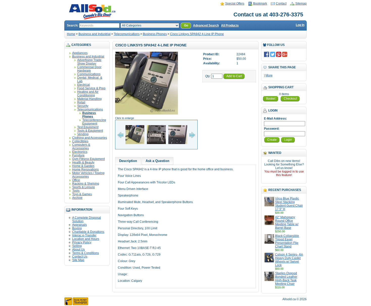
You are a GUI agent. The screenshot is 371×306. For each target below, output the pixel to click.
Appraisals (79, 225)
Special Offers (234, 3)
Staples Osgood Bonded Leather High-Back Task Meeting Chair (286, 278)
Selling (77, 246)
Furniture (78, 155)
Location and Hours (85, 239)
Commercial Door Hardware (89, 68)
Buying (77, 228)
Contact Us (79, 256)
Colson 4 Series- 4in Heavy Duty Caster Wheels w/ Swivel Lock (289, 260)
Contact (281, 3)
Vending (83, 134)
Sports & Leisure (83, 187)
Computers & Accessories (81, 146)
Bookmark (260, 3)
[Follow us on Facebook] (266, 54)
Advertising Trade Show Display (89, 61)
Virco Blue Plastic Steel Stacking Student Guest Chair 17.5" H (289, 204)
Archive (77, 198)
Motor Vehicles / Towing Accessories (88, 174)
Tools (76, 190)
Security (82, 106)
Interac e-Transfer (84, 235)
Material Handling (89, 99)
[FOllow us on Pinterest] (278, 54)
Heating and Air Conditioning (87, 93)
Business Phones (155, 34)
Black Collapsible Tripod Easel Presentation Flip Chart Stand (287, 241)
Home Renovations (85, 169)
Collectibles (80, 141)
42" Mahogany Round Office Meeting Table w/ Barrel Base (286, 222)
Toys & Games (82, 194)
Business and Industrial (94, 34)
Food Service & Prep (91, 88)
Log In (300, 25)
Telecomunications (127, 34)
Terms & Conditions (85, 253)
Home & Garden (83, 166)
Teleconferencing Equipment (94, 121)
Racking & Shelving (85, 183)
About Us (78, 249)
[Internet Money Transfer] (76, 304)
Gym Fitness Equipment (88, 159)
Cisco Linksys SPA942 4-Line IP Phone (197, 34)
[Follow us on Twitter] (272, 54)
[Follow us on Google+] (284, 54)
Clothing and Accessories (89, 138)
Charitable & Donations (88, 232)
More (269, 75)
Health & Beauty (83, 162)
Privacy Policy (81, 242)
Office (76, 180)
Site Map (78, 260)
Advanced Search (206, 25)
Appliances (80, 53)
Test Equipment (87, 127)
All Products (230, 25)
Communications (88, 74)
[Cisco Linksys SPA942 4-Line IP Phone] (146, 114)
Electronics (79, 152)
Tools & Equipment (90, 130)
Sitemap (301, 3)
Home (71, 34)
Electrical (83, 85)
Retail (81, 102)
